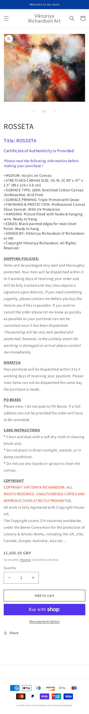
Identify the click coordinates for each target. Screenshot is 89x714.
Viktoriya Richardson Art (38, 705)
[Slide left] (33, 111)
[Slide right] (55, 111)
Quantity (10, 568)
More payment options (44, 621)
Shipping (25, 559)
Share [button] (14, 633)
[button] (6, 18)
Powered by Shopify (61, 705)
